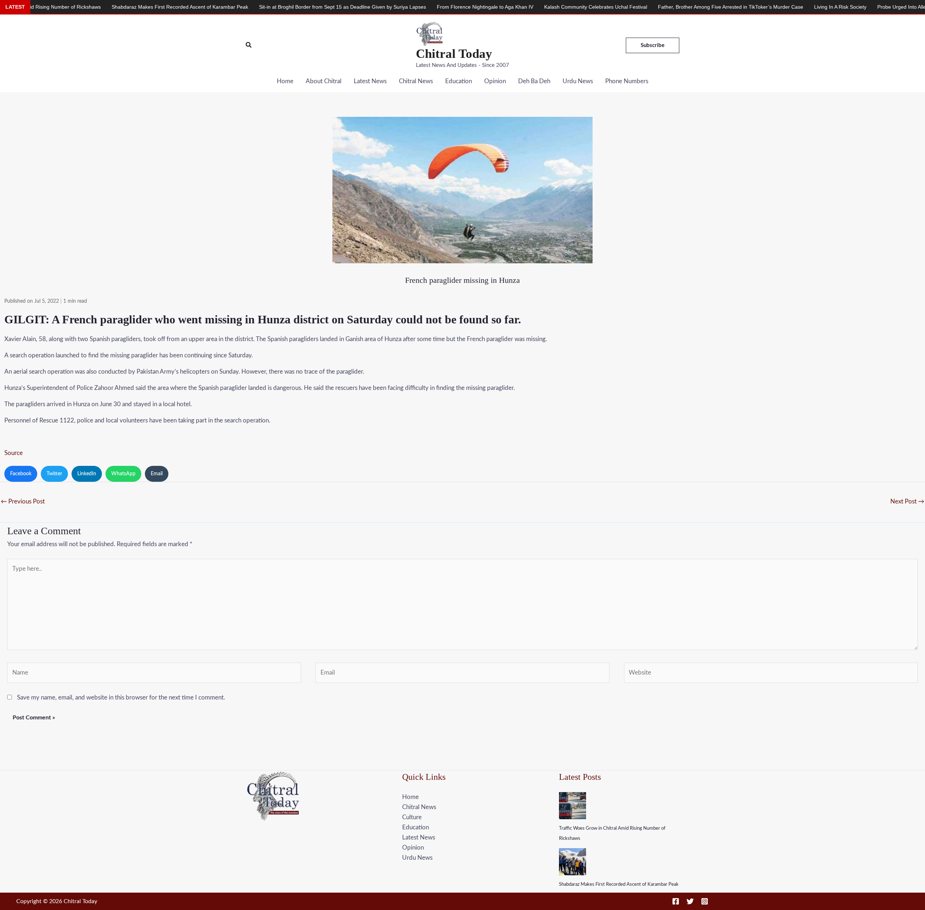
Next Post (907, 501)
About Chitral (323, 81)
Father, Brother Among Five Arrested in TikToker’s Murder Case (672, 7)
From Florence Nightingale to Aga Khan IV (426, 7)
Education (458, 81)
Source (13, 453)
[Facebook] (675, 901)
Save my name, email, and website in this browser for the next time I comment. (121, 697)
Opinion (495, 81)
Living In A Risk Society (782, 7)
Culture (412, 817)
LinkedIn (86, 473)
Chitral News (416, 81)
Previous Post (23, 501)
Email (157, 473)
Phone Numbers (626, 81)
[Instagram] (704, 901)
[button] (249, 45)
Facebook (20, 473)
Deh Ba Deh (534, 81)
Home (285, 81)
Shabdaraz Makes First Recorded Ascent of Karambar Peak (619, 884)
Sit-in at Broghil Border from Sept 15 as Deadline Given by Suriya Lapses (284, 7)
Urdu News (578, 81)
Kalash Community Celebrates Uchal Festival (537, 7)
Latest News (370, 81)
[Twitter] (690, 901)
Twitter (54, 473)
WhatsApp (123, 473)
